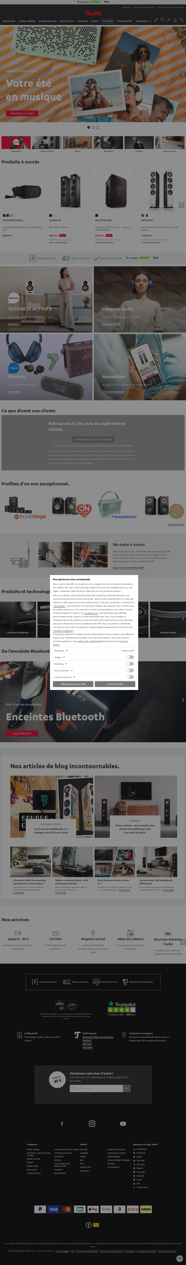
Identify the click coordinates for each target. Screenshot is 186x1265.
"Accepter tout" (91, 613)
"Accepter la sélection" (63, 630)
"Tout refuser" (59, 605)
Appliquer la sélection (73, 684)
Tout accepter (115, 684)
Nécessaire (59, 650)
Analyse (57, 657)
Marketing (59, 663)
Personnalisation (61, 670)
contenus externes (62, 677)
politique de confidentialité (90, 641)
